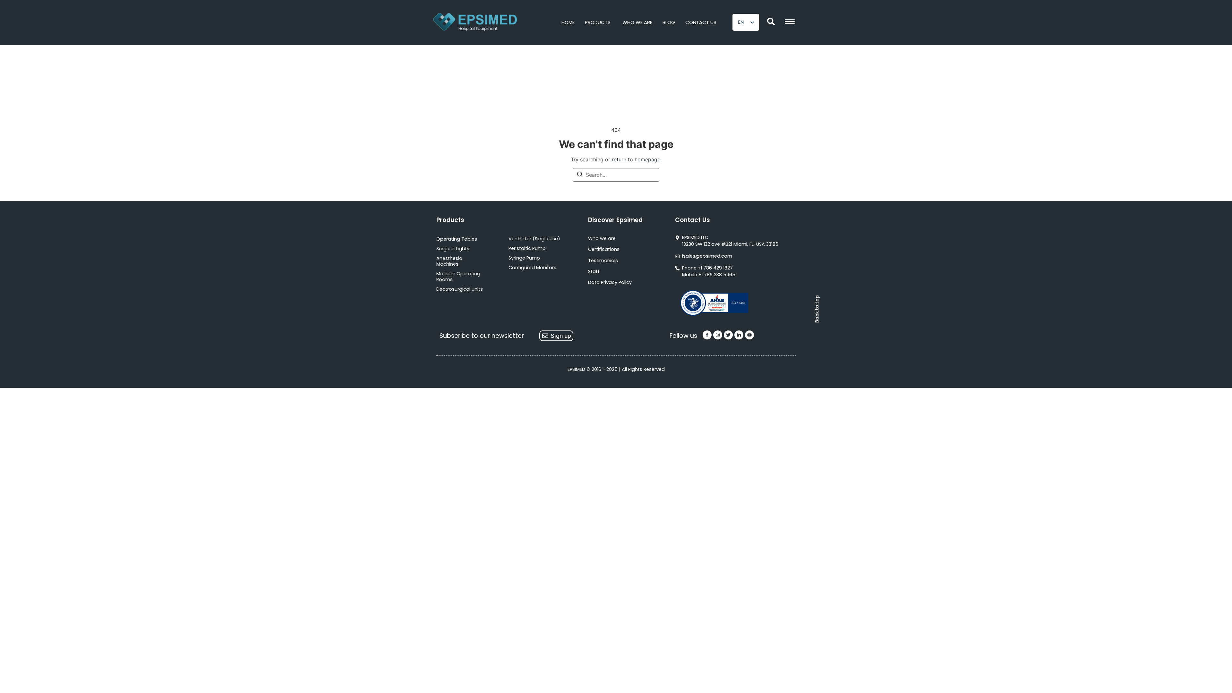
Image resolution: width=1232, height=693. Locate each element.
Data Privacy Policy (610, 282)
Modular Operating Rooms (458, 276)
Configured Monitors (532, 267)
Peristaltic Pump (527, 248)
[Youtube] (749, 334)
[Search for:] (616, 175)
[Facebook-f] (707, 334)
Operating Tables (456, 239)
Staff (594, 271)
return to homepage (636, 159)
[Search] (579, 175)
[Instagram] (717, 334)
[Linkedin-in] (738, 334)
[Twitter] (728, 334)
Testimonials (603, 260)
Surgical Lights (452, 248)
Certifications (604, 249)
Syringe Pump (524, 258)
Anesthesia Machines (449, 261)
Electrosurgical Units (459, 289)
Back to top (817, 309)
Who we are (602, 238)
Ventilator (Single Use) (534, 238)
